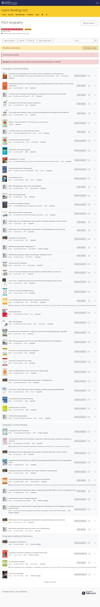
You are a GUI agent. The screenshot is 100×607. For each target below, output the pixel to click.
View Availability (80, 76)
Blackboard (23, 591)
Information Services (8, 591)
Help (97, 3)
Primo (17, 591)
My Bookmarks (20, 14)
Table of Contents (9, 40)
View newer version (90, 48)
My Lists (10, 14)
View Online (81, 86)
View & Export (88, 23)
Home (4, 14)
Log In (37, 14)
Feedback (30, 14)
